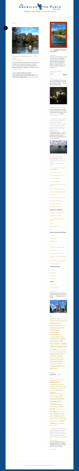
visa (58, 423)
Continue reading (17, 69)
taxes (62, 421)
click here (56, 67)
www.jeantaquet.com (54, 440)
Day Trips (63, 325)
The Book (52, 50)
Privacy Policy (53, 449)
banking (52, 388)
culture (25, 75)
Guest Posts (60, 337)
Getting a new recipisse (55, 226)
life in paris (59, 404)
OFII (51, 244)
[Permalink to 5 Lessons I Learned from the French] (25, 40)
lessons (17, 77)
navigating (22, 77)
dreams (63, 390)
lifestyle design (54, 406)
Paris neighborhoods (57, 417)
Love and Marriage (61, 349)
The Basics (52, 235)
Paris (51, 352)
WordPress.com (50, 465)
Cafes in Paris (64, 321)
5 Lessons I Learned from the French (21, 57)
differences (29, 75)
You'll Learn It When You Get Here (24, 73)
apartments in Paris (56, 384)
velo (56, 423)
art (63, 384)
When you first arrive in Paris (56, 215)
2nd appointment (53, 241)
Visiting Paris (53, 364)
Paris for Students (57, 352)
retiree (61, 418)
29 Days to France (55, 318)
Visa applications (56, 361)
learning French (55, 399)
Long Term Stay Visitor (54, 113)
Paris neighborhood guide (57, 415)
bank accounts (63, 386)
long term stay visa (59, 409)
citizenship (52, 390)
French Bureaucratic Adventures (55, 332)
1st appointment (53, 238)
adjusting (18, 75)
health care (57, 395)
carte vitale (63, 388)
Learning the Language (58, 339)
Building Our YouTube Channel (55, 321)
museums (56, 413)
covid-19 (58, 390)
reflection (55, 418)
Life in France (56, 346)
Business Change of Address (56, 263)
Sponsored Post (61, 357)
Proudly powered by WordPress (31, 465)
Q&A (51, 229)
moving (52, 411)
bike (56, 388)
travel (52, 423)
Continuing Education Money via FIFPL (58, 260)
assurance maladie (54, 386)
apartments (55, 382)
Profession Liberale (54, 115)
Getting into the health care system (57, 247)
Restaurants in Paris (53, 357)
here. (62, 83)
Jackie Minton (19, 59)
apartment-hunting (57, 380)
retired (58, 418)
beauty (21, 75)
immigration (58, 397)
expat (52, 392)
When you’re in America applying (57, 212)
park (25, 77)
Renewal (52, 223)
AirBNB (51, 380)
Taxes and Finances (56, 359)
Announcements (55, 320)
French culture (59, 393)
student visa (57, 420)
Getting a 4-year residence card (56, 253)
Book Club (64, 320)
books (58, 388)
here (64, 64)
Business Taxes (53, 250)
